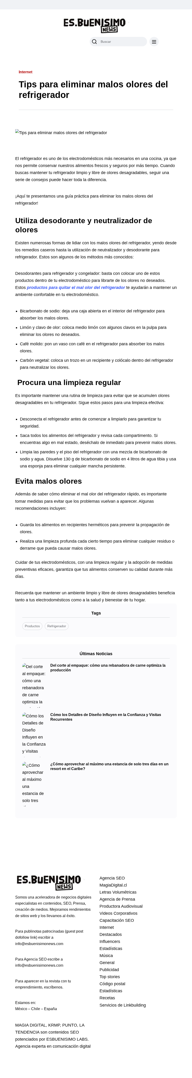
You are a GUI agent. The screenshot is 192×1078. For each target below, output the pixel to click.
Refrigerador (56, 626)
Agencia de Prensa (117, 899)
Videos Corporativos (118, 913)
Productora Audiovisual (121, 906)
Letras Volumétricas (118, 892)
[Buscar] (94, 41)
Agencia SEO (112, 878)
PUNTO (69, 1025)
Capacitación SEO (117, 920)
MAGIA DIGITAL (30, 1025)
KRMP (54, 1025)
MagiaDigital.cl (113, 885)
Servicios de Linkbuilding (123, 1005)
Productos (32, 626)
